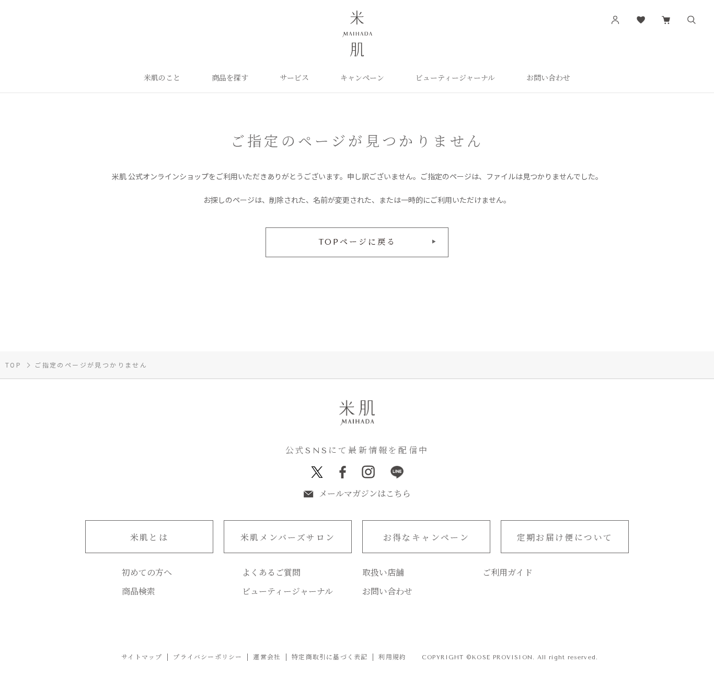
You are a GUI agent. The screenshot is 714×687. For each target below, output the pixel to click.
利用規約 (392, 657)
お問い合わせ (387, 592)
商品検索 (138, 592)
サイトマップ (141, 657)
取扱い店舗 (383, 573)
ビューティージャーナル (287, 592)
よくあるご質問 (271, 573)
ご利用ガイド (507, 573)
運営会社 (267, 657)
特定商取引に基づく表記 (329, 657)
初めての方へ (147, 573)
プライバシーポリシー (207, 657)
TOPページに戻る (357, 242)
